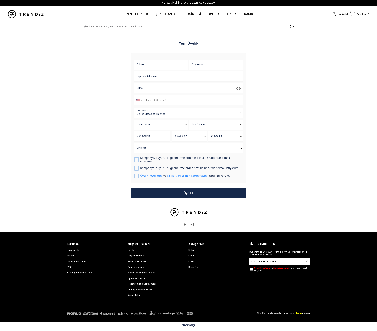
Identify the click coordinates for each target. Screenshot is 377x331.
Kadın (191, 256)
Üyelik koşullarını (151, 175)
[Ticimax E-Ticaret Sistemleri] (189, 326)
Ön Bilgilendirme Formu (140, 290)
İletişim (71, 256)
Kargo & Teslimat (137, 261)
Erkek (191, 261)
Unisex (192, 250)
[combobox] (138, 100)
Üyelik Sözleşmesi (137, 278)
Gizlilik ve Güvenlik (77, 261)
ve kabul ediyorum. (185, 175)
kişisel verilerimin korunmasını (187, 175)
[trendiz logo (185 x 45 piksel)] (188, 212)
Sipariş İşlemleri (136, 267)
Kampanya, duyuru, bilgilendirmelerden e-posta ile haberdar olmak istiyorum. (185, 159)
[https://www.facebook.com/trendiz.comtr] (184, 224)
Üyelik (131, 250)
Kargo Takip (134, 295)
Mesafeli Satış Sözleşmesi (142, 284)
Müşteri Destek (136, 256)
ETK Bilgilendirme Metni (79, 273)
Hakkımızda (73, 250)
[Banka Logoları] (130, 313)
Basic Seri (193, 267)
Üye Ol (188, 193)
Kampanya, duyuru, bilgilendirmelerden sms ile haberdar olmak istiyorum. (189, 168)
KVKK (69, 267)
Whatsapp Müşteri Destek (141, 273)
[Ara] (292, 27)
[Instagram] (192, 224)
